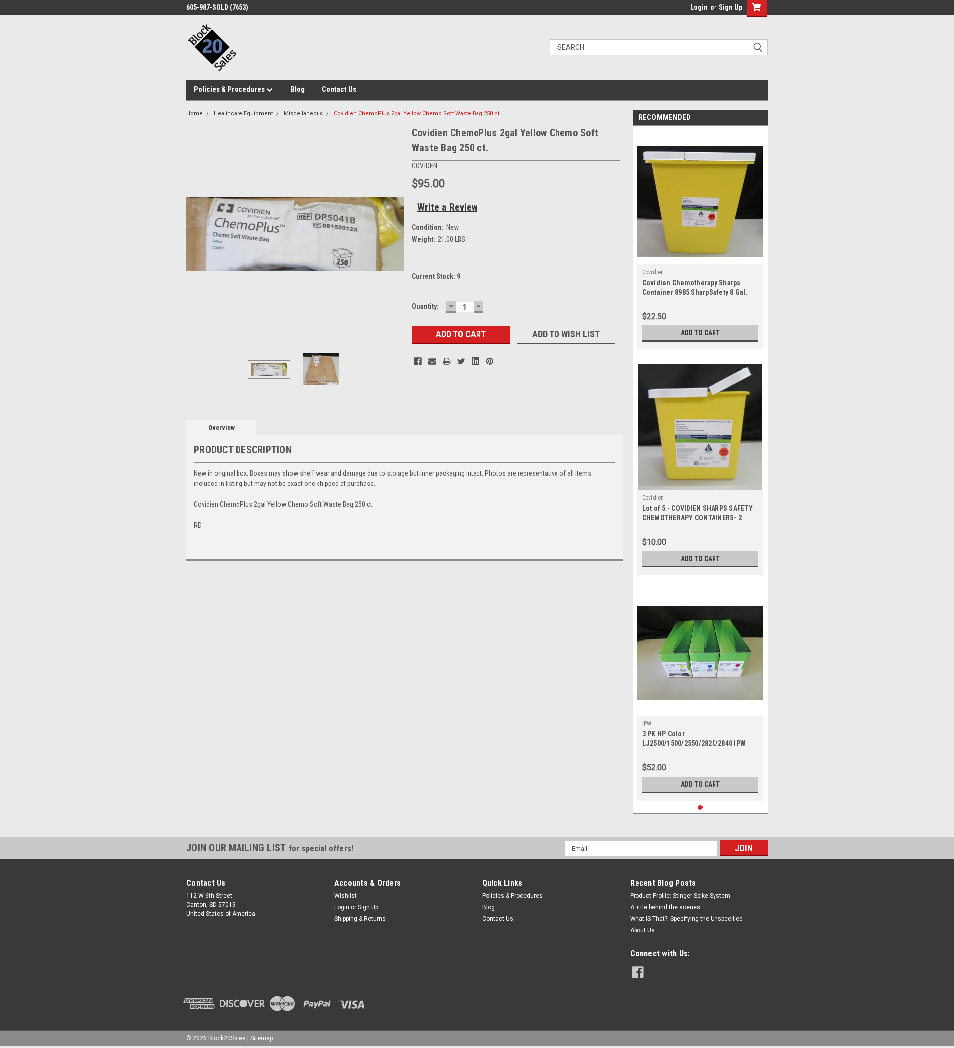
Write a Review (447, 207)
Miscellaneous (303, 113)
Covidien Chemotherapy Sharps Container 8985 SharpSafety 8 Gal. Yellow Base (695, 292)
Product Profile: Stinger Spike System (680, 895)
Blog (297, 89)
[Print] (447, 361)
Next (394, 234)
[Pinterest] (490, 361)
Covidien (653, 272)
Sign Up (730, 7)
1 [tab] (700, 807)
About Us (642, 930)
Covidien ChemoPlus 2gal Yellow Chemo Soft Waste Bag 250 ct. (417, 113)
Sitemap (261, 1038)
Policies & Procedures (230, 89)
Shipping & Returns (360, 918)
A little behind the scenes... (667, 907)
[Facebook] (418, 361)
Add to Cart (700, 333)
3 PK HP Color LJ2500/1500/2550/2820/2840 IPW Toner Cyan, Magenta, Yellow (694, 743)
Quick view (700, 708)
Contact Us (339, 89)
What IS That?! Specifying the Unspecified (686, 918)
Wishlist (345, 895)
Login (699, 7)
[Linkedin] (475, 361)
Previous (196, 234)
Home (194, 113)
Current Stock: (436, 276)
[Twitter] (461, 361)
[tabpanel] (700, 240)
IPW (647, 723)
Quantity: (425, 306)
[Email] (432, 361)
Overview (221, 427)
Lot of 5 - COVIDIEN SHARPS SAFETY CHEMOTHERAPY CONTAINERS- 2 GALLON (697, 517)
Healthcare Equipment (243, 113)
